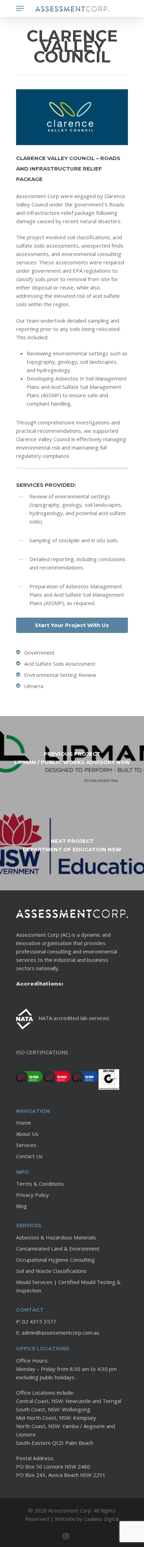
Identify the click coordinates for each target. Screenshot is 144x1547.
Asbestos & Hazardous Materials (56, 1237)
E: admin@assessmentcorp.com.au (57, 1332)
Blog (21, 1205)
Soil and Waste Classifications (51, 1270)
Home (23, 1122)
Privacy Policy (32, 1194)
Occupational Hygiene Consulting (55, 1259)
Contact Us (29, 1156)
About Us (27, 1133)
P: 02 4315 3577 (36, 1321)
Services (26, 1144)
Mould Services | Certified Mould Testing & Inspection (68, 1286)
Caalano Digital (101, 1518)
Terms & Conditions (40, 1183)
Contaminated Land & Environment (58, 1248)
